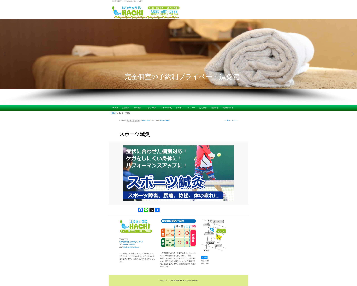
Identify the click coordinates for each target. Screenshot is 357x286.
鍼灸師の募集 (228, 108)
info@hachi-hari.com (131, 247)
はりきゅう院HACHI (176, 280)
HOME (115, 108)
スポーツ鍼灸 (166, 108)
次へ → (235, 120)
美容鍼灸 (125, 108)
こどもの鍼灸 (150, 108)
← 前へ (227, 120)
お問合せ (203, 108)
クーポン (179, 108)
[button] (178, 54)
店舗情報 (214, 108)
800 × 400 (146, 120)
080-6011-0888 (129, 244)
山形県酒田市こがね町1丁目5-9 (131, 242)
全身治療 (137, 108)
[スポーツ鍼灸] (178, 173)
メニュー (191, 108)
